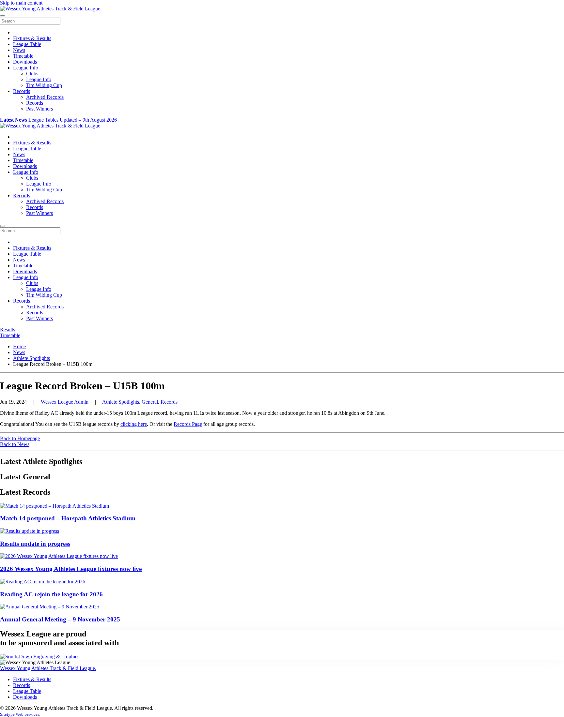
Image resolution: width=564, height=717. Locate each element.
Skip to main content (21, 3)
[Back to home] (50, 8)
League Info (25, 67)
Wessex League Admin (64, 402)
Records (21, 91)
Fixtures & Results (32, 38)
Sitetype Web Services (19, 714)
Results (7, 329)
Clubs (32, 73)
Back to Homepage (20, 438)
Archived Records (45, 97)
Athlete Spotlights (120, 402)
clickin (127, 424)
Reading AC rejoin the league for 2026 (51, 594)
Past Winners (39, 109)
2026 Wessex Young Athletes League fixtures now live (71, 568)
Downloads (25, 62)
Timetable (23, 56)
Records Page (188, 424)
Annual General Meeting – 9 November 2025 (60, 619)
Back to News (14, 444)
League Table (27, 44)
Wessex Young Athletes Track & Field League (48, 668)
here (142, 424)
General (150, 402)
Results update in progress (35, 543)
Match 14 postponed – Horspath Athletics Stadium (67, 518)
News (19, 50)
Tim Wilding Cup (44, 85)
